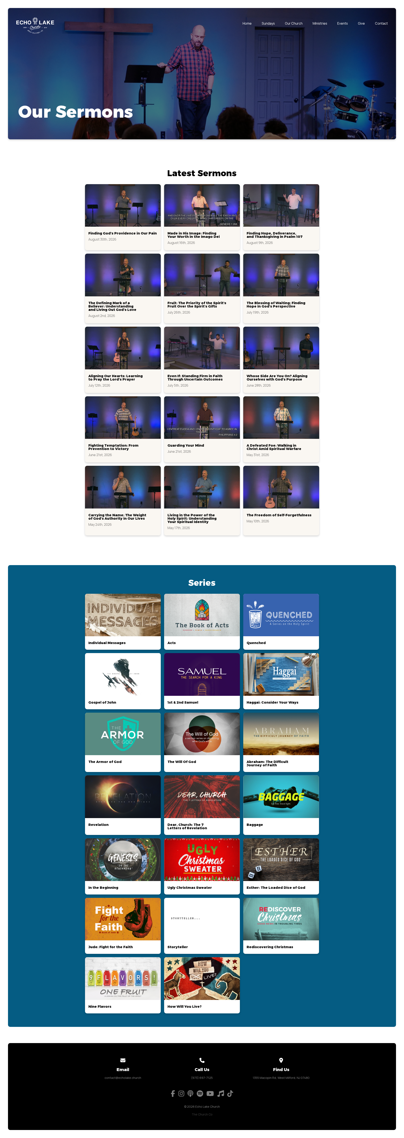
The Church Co (202, 1114)
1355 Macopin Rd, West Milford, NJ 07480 (281, 1078)
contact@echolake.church (123, 1078)
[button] (123, 217)
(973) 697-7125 (202, 1078)
